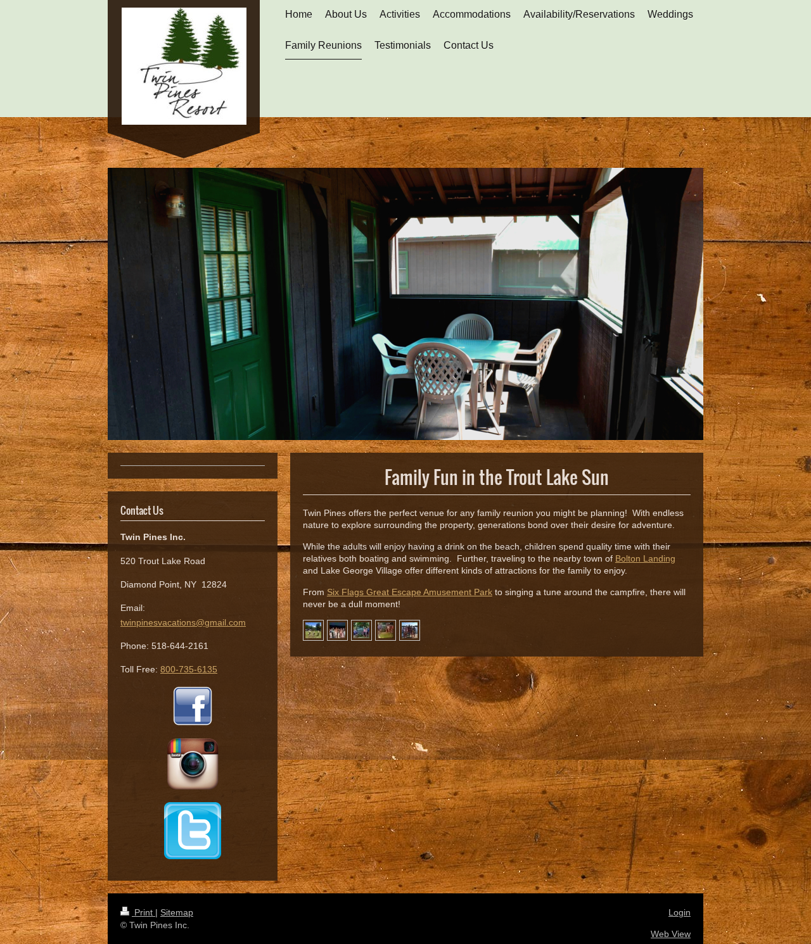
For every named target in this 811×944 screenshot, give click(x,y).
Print (143, 912)
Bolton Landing (645, 558)
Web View (671, 934)
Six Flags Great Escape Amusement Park (409, 592)
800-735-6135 (188, 669)
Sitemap (176, 912)
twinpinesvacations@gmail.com (183, 622)
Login (679, 912)
